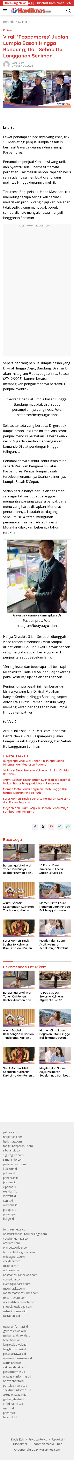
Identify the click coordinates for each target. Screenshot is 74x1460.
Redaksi (57, 1439)
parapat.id (9, 1210)
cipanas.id (9, 1187)
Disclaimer (20, 1444)
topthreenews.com (15, 1229)
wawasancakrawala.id (17, 1358)
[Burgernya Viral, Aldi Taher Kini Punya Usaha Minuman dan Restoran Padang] (19, 853)
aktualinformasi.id (15, 1311)
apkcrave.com (12, 1270)
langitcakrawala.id (15, 1344)
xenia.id (8, 1200)
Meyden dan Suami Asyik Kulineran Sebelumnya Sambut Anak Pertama (35, 809)
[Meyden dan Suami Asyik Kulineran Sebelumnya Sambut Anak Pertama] (55, 928)
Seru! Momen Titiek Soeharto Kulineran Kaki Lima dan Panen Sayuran (36, 800)
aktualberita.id (12, 1363)
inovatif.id (9, 1196)
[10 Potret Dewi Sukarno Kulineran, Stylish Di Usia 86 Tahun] (55, 853)
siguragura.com (13, 1155)
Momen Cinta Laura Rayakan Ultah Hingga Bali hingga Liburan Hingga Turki (35, 791)
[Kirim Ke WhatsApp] (68, 827)
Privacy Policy (38, 1439)
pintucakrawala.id (14, 1354)
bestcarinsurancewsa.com (20, 1275)
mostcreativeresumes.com (21, 1293)
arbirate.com (11, 1243)
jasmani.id (9, 1182)
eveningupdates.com (17, 1284)
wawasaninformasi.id (17, 1376)
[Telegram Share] (60, 827)
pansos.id (9, 1413)
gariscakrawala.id (14, 1331)
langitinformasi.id (14, 1349)
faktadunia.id (11, 1316)
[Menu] (6, 10)
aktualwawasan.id (15, 1394)
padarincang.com (14, 1164)
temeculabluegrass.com (19, 1252)
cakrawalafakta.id (14, 1367)
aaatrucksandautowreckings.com (25, 1234)
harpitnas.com (12, 1137)
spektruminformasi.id (17, 1390)
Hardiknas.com (49, 1449)
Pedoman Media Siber (47, 1444)
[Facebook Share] (35, 827)
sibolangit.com (12, 1150)
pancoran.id (10, 1178)
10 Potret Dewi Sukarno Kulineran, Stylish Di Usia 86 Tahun (36, 772)
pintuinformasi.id (14, 1372)
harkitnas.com (12, 1141)
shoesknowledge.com (17, 1306)
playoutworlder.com (16, 1247)
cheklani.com (11, 1261)
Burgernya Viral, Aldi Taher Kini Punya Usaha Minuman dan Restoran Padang (33, 762)
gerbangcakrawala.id (16, 1335)
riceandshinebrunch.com (19, 1302)
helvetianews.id (13, 1340)
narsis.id (8, 1408)
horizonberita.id (13, 1381)
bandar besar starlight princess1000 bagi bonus (34, 1109)
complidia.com (12, 1279)
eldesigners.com (14, 1257)
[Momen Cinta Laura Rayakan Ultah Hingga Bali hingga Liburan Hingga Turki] (55, 890)
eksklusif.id (10, 1191)
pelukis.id (9, 1173)
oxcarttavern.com (15, 1298)
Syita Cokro (18, 63)
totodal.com (11, 1266)
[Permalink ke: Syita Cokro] (6, 64)
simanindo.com (13, 1159)
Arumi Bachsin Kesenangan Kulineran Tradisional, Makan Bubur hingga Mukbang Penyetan (37, 781)
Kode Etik (17, 1439)
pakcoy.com (11, 1132)
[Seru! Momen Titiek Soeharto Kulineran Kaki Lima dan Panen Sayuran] (19, 928)
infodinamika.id (13, 1404)
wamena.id (10, 1205)
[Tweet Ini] (43, 827)
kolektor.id (10, 1169)
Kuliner (8, 30)
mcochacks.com (14, 1288)
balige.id (8, 1219)
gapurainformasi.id (15, 1326)
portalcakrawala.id (15, 1385)
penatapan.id (11, 1214)
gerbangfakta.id (13, 1399)
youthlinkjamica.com (16, 1238)
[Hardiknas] (30, 10)
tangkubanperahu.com (18, 1146)
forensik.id (10, 1417)
